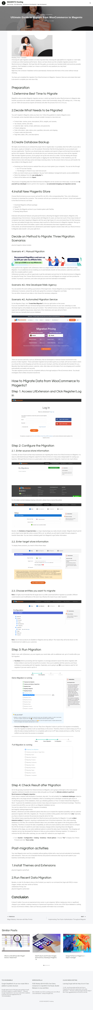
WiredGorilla (37, 980)
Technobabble (7, 980)
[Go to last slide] (4, 949)
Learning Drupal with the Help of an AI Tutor (76, 983)
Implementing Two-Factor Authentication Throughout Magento (67, 918)
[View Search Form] (90, 3)
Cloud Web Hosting (70, 980)
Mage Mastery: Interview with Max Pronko (19, 918)
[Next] (89, 949)
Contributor (43, 21)
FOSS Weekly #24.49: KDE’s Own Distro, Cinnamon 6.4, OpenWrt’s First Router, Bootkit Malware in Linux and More (45, 986)
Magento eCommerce (46, 14)
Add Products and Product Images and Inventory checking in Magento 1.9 (46, 957)
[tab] (43, 965)
